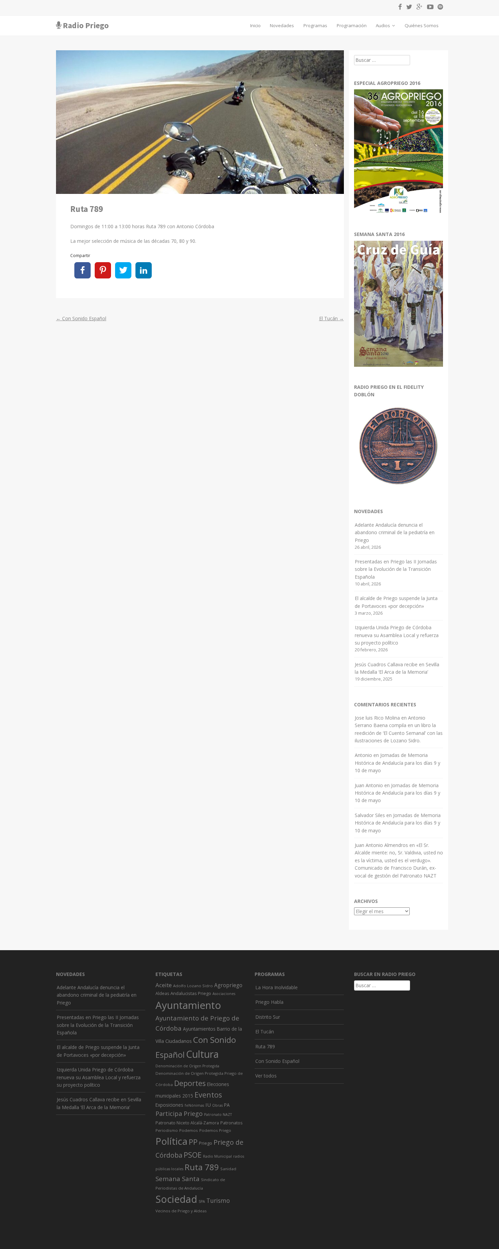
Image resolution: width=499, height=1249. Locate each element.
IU (208, 1104)
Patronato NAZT (218, 1114)
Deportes (190, 1083)
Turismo (218, 1201)
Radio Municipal (217, 1156)
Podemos (188, 1130)
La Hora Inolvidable (276, 987)
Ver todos (266, 1075)
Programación (352, 25)
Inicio (255, 25)
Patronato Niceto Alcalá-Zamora (187, 1123)
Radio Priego (86, 25)
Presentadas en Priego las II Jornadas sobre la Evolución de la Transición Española (396, 569)
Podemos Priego (215, 1130)
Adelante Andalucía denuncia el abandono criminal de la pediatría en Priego (395, 532)
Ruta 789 (202, 1167)
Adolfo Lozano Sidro (193, 985)
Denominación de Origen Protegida (187, 1066)
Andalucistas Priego (190, 993)
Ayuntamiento (188, 1005)
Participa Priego (179, 1113)
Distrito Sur (267, 1017)
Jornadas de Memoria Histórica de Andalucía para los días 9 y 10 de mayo (397, 763)
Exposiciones (169, 1105)
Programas (315, 25)
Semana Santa (177, 1178)
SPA (202, 1201)
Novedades (282, 25)
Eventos (208, 1095)
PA (227, 1105)
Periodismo (166, 1130)
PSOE (193, 1155)
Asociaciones (223, 993)
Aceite (163, 985)
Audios (383, 25)
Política (171, 1141)
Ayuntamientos (199, 1029)
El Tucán (331, 318)
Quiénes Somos (422, 25)
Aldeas (162, 993)
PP (193, 1142)
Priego (205, 1143)
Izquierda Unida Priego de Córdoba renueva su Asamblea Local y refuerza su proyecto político (397, 635)
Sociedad (176, 1199)
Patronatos (231, 1123)
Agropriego (228, 985)
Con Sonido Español (81, 318)
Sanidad (228, 1168)
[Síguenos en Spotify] (439, 7)
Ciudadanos (178, 1040)
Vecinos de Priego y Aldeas (181, 1210)
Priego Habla (269, 1002)
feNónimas (194, 1105)
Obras (217, 1105)
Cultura (202, 1054)
